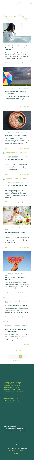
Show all (27, 18)
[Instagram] (20, 453)
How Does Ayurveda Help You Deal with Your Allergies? (16, 330)
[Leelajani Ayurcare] (17, 2)
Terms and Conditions (13, 450)
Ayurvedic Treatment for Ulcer (12, 389)
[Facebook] (14, 453)
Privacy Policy (23, 450)
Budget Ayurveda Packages (11, 400)
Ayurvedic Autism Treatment (12, 387)
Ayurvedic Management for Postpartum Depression (14, 160)
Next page (16, 360)
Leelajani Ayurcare (12, 45)
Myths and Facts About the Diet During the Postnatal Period (15, 233)
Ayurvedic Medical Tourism (11, 398)
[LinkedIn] (17, 453)
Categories (7, 16)
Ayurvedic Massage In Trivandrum (13, 385)
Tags (14, 16)
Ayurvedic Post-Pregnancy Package (13, 391)
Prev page (17, 350)
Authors (23, 16)
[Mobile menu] (31, 2)
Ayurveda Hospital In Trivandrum (13, 382)
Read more (26, 63)
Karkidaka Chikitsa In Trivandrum (13, 402)
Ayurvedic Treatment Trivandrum (13, 384)
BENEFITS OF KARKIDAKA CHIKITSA (16, 135)
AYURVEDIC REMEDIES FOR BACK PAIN (16, 305)
